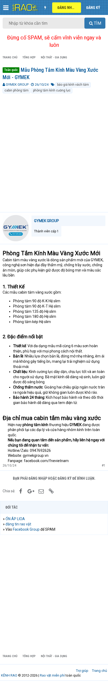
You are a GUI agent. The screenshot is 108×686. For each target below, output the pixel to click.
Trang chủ (99, 671)
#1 (103, 465)
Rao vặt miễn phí (52, 675)
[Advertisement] (54, 150)
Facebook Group (26, 529)
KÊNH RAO (9, 675)
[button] (6, 7)
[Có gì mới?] (45, 7)
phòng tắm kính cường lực (52, 90)
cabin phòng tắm (16, 90)
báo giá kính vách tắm (73, 84)
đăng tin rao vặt (18, 524)
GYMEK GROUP (17, 84)
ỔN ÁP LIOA (15, 519)
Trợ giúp (82, 671)
